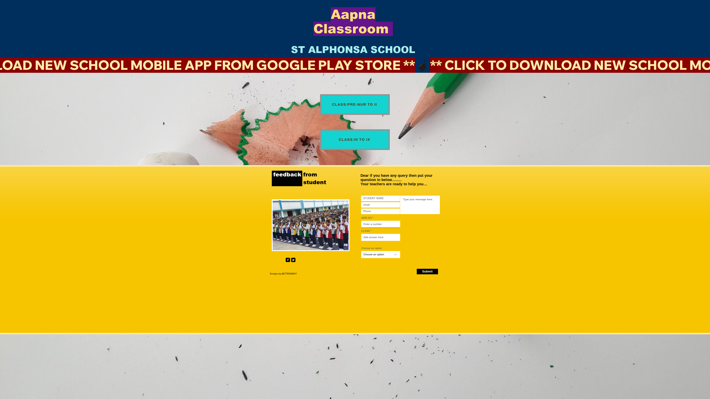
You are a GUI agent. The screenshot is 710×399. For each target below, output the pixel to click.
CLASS (365, 231)
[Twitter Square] (293, 260)
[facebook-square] (288, 260)
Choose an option (371, 248)
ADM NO (366, 217)
